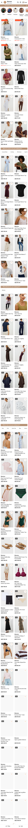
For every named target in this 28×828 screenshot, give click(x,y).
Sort (22, 826)
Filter (9, 826)
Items (22, 5)
